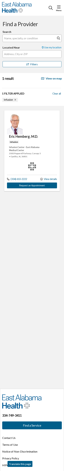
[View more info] (15, 133)
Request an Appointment (32, 185)
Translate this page (20, 464)
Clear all (56, 93)
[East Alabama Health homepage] (25, 8)
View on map (53, 78)
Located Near (11, 47)
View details (50, 179)
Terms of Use (10, 444)
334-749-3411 (12, 415)
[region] (32, 247)
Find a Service (32, 425)
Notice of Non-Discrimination (19, 451)
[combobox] (32, 38)
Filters (34, 64)
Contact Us (9, 437)
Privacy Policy (10, 458)
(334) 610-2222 (18, 179)
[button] (59, 7)
